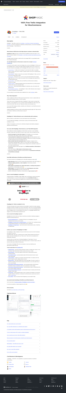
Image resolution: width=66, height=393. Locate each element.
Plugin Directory (6, 4)
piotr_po (27, 364)
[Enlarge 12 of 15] (39, 301)
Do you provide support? (11, 340)
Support (28, 379)
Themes (17, 379)
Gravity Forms (10, 86)
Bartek (10, 368)
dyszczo (27, 362)
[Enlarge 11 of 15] (39, 296)
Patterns (17, 382)
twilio (58, 56)
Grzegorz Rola (11, 364)
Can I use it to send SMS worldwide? (13, 349)
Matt (52, 379)
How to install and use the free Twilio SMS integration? (16, 335)
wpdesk (10, 362)
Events (40, 379)
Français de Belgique (15, 387)
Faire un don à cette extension (48, 91)
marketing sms (53, 54)
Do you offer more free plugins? (12, 352)
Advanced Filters (11, 80)
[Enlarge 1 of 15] (16, 296)
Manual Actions (10, 76)
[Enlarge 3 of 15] (16, 315)
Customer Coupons (11, 83)
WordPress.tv (29, 382)
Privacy (5, 382)
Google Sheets (13, 275)
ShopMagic (32, 92)
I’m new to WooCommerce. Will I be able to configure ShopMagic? (18, 332)
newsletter (57, 54)
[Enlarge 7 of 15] (28, 306)
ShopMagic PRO (20, 247)
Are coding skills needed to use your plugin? (14, 346)
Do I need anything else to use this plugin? (14, 323)
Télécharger (56, 32)
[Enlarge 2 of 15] (16, 302)
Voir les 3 (57, 52)
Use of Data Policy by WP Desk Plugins (17, 289)
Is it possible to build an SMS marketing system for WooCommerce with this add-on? (21, 329)
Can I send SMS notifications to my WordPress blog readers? (17, 326)
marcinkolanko (11, 366)
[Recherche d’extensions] (13, 10)
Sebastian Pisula (28, 366)
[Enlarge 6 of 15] (28, 296)
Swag (40, 382)
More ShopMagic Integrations (13, 88)
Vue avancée (45, 58)
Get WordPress (61, 1)
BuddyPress (53, 382)
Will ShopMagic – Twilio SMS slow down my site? (15, 343)
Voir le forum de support (47, 82)
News (4, 379)
